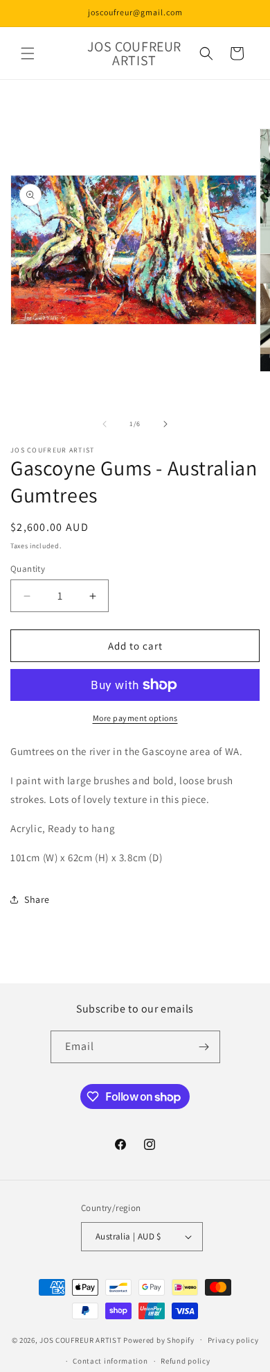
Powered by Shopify (159, 1339)
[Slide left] (104, 424)
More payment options (135, 718)
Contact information (110, 1361)
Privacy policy (233, 1340)
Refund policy (185, 1361)
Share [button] (37, 899)
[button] (27, 53)
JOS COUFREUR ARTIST (80, 1339)
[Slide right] (165, 424)
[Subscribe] (204, 1047)
